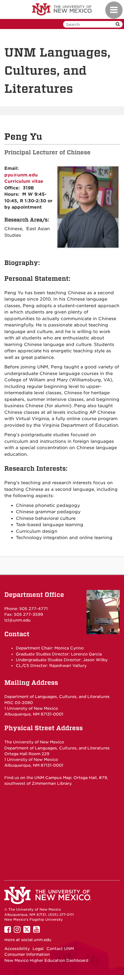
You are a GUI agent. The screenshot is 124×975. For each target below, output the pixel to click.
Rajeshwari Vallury (68, 665)
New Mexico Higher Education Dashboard (46, 960)
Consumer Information (27, 954)
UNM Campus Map (52, 777)
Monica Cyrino (69, 648)
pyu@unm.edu (21, 175)
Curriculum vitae (23, 181)
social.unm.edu (36, 939)
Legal (38, 948)
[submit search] (118, 24)
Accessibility (17, 948)
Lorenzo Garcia (86, 654)
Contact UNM (60, 948)
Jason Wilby (95, 659)
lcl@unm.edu (17, 620)
